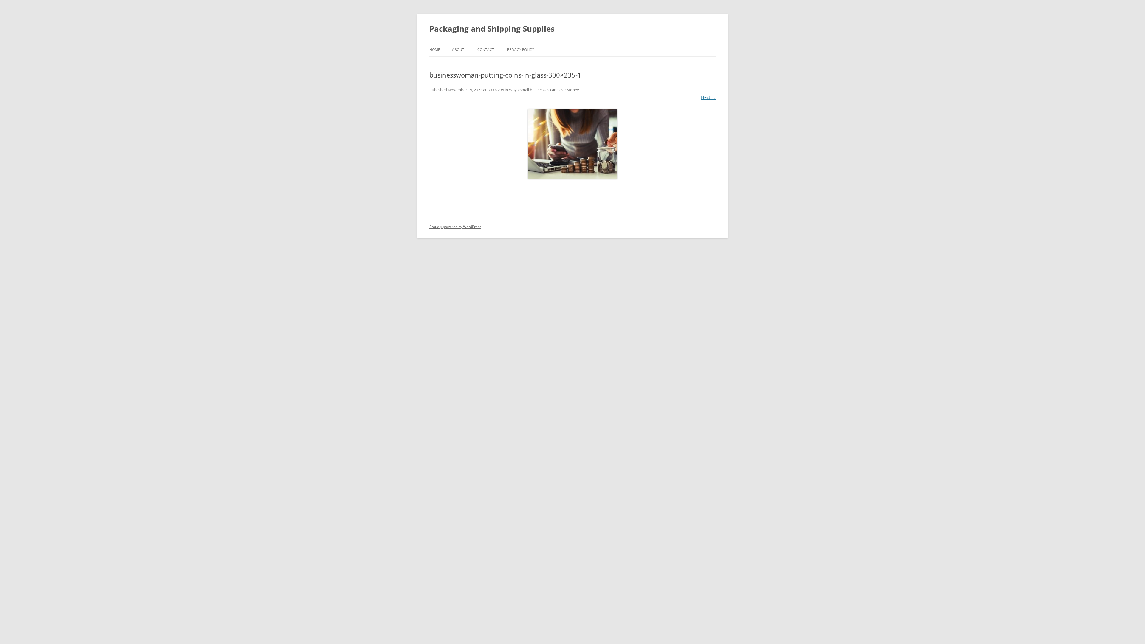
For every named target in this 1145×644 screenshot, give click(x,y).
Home (434, 49)
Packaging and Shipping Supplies (492, 28)
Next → (708, 97)
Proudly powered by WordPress (455, 226)
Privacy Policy (520, 49)
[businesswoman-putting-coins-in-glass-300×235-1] (572, 144)
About (458, 49)
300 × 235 (496, 89)
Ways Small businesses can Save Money (544, 89)
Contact (485, 49)
